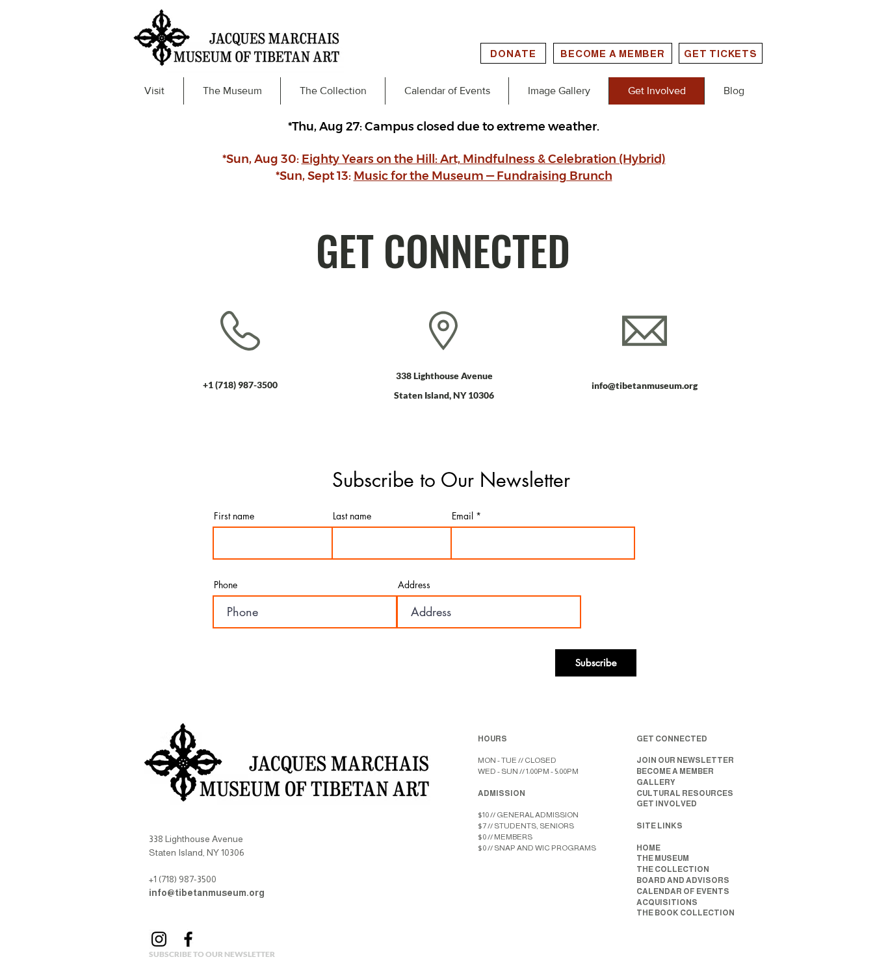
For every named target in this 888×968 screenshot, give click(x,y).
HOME (648, 847)
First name (234, 516)
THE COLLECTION (672, 869)
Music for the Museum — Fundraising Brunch (483, 176)
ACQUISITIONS (667, 902)
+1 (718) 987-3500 (240, 384)
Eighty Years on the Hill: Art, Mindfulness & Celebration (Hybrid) (484, 159)
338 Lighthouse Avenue (444, 375)
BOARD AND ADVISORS (682, 880)
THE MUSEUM (662, 858)
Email (462, 516)
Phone (225, 584)
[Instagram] (159, 939)
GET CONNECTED (671, 738)
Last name (352, 516)
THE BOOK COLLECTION (685, 912)
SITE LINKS (659, 825)
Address (414, 584)
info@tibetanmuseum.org (645, 385)
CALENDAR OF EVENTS (682, 891)
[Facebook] (188, 939)
